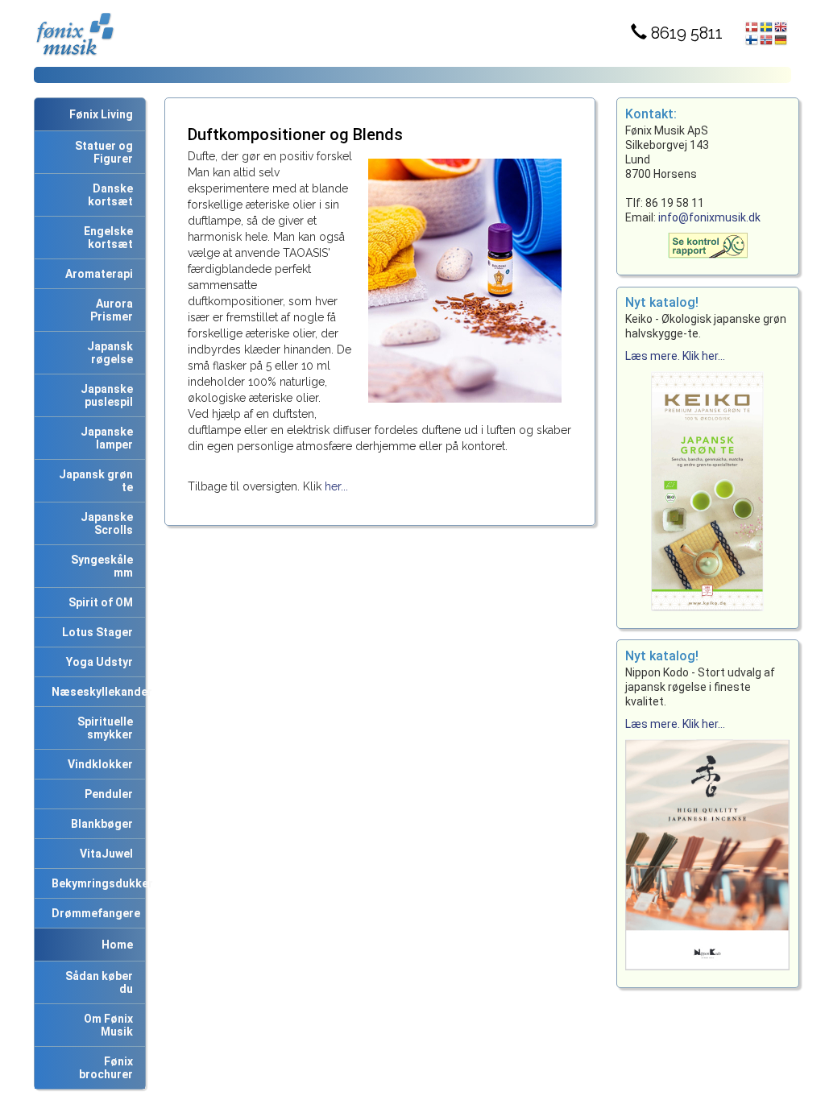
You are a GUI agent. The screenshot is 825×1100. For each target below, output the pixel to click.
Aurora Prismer (111, 310)
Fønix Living (101, 114)
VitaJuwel (104, 853)
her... (336, 486)
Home (117, 944)
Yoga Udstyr (97, 661)
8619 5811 (685, 33)
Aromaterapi (96, 273)
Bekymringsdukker (96, 883)
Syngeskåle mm (99, 566)
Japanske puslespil (104, 395)
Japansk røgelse (107, 353)
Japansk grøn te (93, 481)
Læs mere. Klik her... (675, 355)
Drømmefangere (93, 913)
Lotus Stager (95, 632)
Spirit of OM (98, 602)
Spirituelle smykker (103, 728)
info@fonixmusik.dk (709, 217)
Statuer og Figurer (101, 152)
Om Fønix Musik (106, 1025)
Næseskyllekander (96, 691)
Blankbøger (99, 823)
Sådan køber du (96, 982)
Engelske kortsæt (106, 237)
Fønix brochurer (106, 1068)
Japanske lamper (104, 438)
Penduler (106, 794)
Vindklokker (98, 764)
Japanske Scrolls (104, 523)
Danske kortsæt (110, 195)
